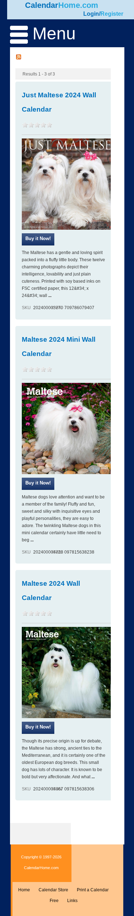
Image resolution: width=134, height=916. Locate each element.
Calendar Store (53, 889)
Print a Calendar (93, 889)
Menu (52, 33)
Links (72, 900)
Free (54, 900)
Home (24, 889)
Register (111, 14)
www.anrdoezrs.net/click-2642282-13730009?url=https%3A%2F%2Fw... (38, 728)
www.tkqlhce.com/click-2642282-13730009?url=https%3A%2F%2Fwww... (38, 239)
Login (91, 14)
